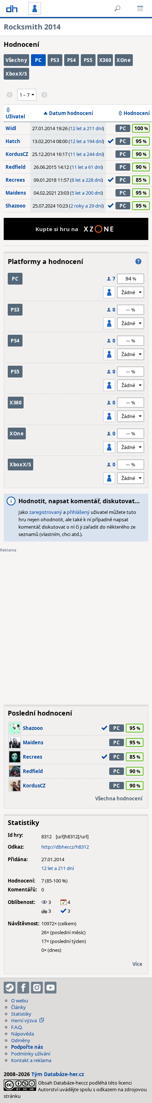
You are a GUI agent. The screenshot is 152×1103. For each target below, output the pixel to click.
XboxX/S (16, 73)
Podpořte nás (27, 1047)
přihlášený (78, 512)
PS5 (88, 60)
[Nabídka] (140, 8)
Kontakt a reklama (31, 1060)
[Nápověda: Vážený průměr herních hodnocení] (138, 261)
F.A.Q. (17, 1027)
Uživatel (15, 116)
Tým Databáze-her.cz (57, 1074)
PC (38, 60)
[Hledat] (117, 8)
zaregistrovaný (45, 512)
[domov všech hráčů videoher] (12, 8)
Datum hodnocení (71, 113)
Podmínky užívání (30, 1053)
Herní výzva (24, 1020)
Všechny (16, 60)
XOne (124, 60)
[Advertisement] (76, 623)
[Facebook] (23, 988)
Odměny (20, 1040)
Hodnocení (137, 113)
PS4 (71, 60)
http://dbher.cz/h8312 (65, 846)
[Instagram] (37, 988)
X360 (105, 60)
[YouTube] (50, 988)
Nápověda (22, 1033)
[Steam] (9, 988)
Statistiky (21, 1013)
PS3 (55, 60)
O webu (19, 1000)
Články (18, 1007)
